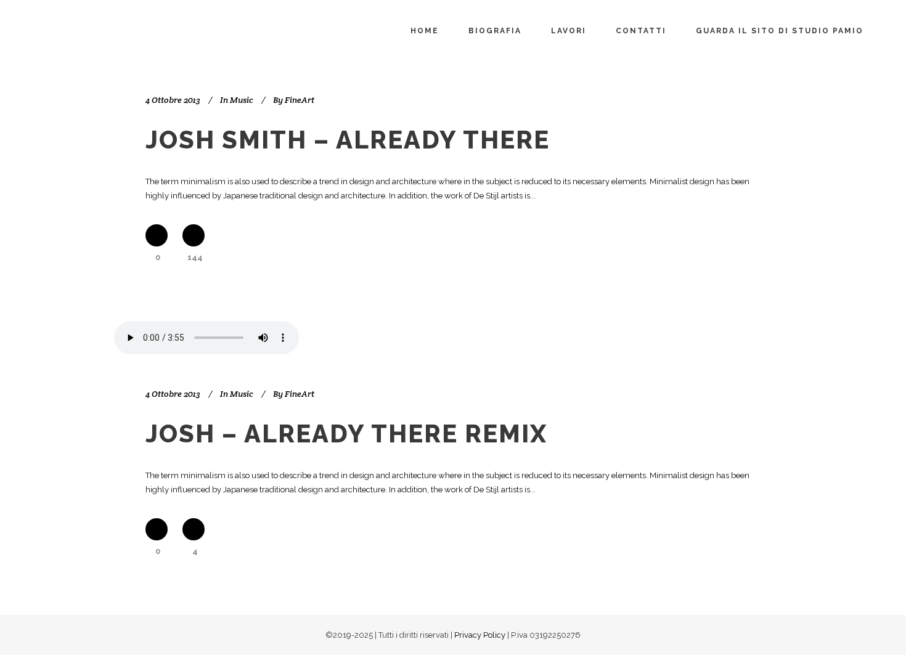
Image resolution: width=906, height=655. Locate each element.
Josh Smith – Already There (347, 139)
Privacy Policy (479, 635)
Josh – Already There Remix (346, 433)
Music (241, 99)
